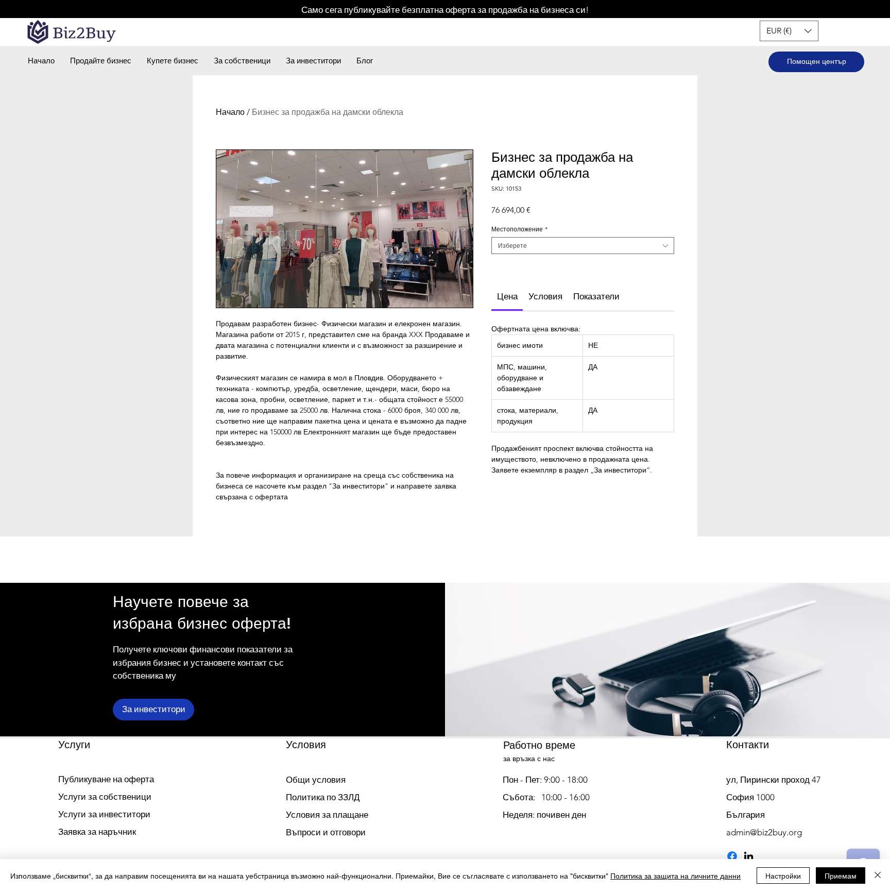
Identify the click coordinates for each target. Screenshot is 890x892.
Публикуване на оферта (106, 779)
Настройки (783, 875)
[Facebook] (732, 856)
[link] (507, 296)
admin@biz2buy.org (764, 832)
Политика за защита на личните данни (675, 875)
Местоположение (519, 229)
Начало (230, 112)
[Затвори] (877, 875)
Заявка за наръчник (97, 832)
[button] (789, 31)
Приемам (841, 875)
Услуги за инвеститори (104, 814)
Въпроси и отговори (326, 832)
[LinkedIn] (748, 856)
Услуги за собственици (104, 797)
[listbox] (789, 31)
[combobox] (582, 245)
